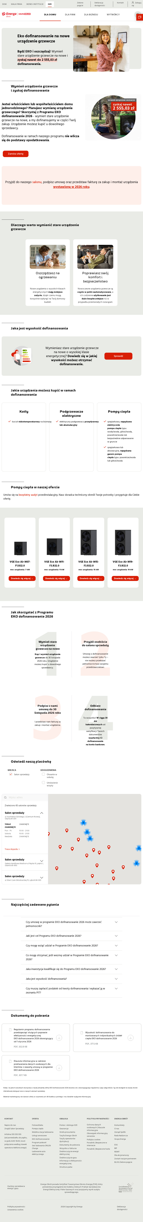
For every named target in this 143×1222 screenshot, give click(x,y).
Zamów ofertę (15, 154)
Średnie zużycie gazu (68, 1157)
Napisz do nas (10, 1125)
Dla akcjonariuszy (121, 1155)
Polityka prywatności (16, 1206)
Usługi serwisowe (39, 1135)
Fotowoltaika (37, 1125)
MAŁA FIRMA (16, 4)
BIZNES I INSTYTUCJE (35, 4)
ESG (116, 1144)
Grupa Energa (120, 1139)
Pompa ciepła (37, 1128)
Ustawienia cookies (15, 1209)
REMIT (117, 1151)
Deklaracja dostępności (100, 4)
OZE (50, 4)
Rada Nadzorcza (121, 1135)
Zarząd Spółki (120, 1132)
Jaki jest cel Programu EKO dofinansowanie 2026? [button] (53, 936)
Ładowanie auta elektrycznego (38, 1153)
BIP (115, 1148)
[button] (66, 830)
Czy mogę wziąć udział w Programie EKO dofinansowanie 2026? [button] (62, 946)
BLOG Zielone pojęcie (123, 1162)
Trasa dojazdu (11, 849)
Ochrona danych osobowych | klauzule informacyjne (96, 1127)
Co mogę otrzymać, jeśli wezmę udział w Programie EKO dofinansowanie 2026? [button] (67, 957)
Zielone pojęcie (80, 4)
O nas (116, 1128)
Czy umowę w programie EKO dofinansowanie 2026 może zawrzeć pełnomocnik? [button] (64, 924)
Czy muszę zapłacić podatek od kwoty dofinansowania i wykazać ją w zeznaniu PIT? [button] (65, 991)
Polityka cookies (93, 1139)
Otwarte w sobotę (52, 776)
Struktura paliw (65, 1167)
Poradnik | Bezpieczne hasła (98, 1149)
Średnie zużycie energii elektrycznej (68, 1153)
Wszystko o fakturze (68, 1148)
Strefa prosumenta (67, 1132)
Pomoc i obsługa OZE (68, 1125)
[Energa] (16, 14)
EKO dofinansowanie (40, 1139)
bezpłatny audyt (28, 495)
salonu (37, 182)
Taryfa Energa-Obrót (68, 1135)
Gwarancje (63, 1128)
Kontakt (120, 2)
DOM (4, 4)
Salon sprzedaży (21, 774)
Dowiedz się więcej (22, 578)
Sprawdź (118, 356)
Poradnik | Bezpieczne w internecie (97, 1144)
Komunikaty (119, 1125)
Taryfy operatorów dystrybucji (67, 1140)
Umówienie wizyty (52, 784)
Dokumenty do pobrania (69, 1145)
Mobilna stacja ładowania (42, 1132)
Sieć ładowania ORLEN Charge (41, 1147)
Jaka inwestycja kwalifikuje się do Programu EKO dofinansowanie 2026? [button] (66, 969)
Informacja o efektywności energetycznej (70, 1162)
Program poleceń (39, 1142)
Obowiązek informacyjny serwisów (97, 1135)
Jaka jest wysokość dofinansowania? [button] (46, 979)
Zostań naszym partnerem (125, 1158)
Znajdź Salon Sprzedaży (14, 1128)
